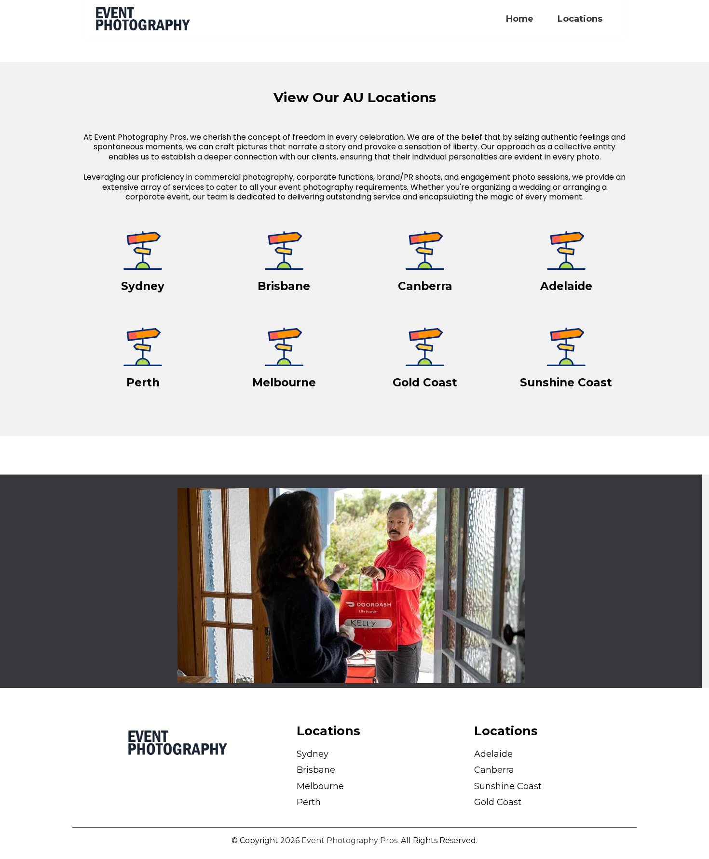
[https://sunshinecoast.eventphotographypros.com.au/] (566, 347)
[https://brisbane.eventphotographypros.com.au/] (284, 250)
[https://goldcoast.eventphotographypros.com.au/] (425, 347)
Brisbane (316, 770)
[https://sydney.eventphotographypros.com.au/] (143, 250)
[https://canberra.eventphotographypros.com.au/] (425, 250)
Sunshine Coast (508, 786)
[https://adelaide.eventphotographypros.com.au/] (566, 250)
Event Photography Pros (349, 840)
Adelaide (493, 754)
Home (519, 18)
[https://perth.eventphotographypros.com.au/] (143, 347)
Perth (309, 802)
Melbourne (320, 786)
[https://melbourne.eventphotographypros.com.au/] (284, 347)
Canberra (494, 770)
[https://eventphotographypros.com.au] (143, 18)
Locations (580, 18)
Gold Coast (497, 802)
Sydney (312, 754)
